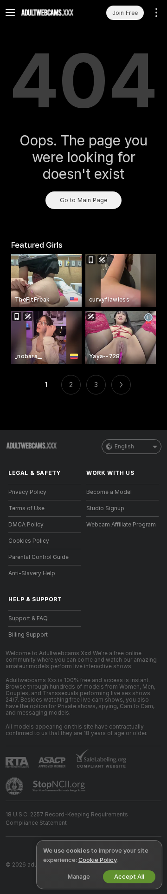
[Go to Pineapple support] (15, 786)
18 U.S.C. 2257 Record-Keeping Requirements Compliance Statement (67, 818)
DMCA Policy (26, 524)
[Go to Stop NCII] (59, 786)
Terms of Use (26, 508)
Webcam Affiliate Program (121, 524)
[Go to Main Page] (52, 12)
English (124, 446)
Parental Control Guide (38, 557)
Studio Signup (105, 508)
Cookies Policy (28, 541)
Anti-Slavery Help (31, 573)
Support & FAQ (28, 618)
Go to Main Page (83, 200)
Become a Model (109, 492)
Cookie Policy (97, 859)
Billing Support (28, 634)
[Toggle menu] (10, 12)
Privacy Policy (27, 492)
